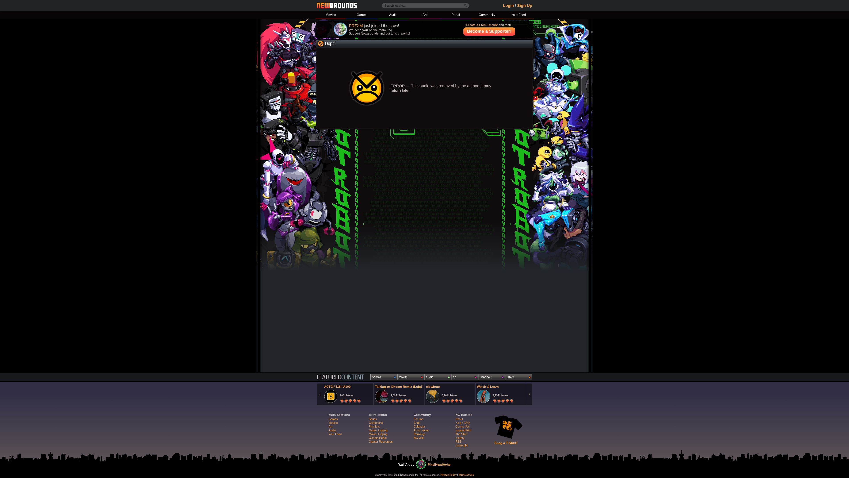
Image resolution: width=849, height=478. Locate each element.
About (459, 419)
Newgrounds (337, 5)
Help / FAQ (462, 422)
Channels (486, 377)
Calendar (419, 426)
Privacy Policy (448, 475)
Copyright (461, 445)
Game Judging (378, 430)
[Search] (465, 5)
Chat (417, 422)
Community (487, 15)
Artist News (421, 430)
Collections (376, 422)
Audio (393, 15)
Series (373, 419)
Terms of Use (466, 475)
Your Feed (518, 15)
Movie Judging (378, 434)
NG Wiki (419, 437)
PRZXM (356, 25)
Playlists (374, 426)
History (460, 437)
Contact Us (462, 426)
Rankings (420, 434)
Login (508, 5)
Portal (455, 15)
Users (510, 377)
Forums (418, 419)
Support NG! (463, 430)
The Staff (461, 434)
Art (425, 15)
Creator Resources (381, 441)
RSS (458, 441)
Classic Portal (378, 437)
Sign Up (524, 5)
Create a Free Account (482, 25)
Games (362, 15)
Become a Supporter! (489, 31)
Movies (330, 15)
